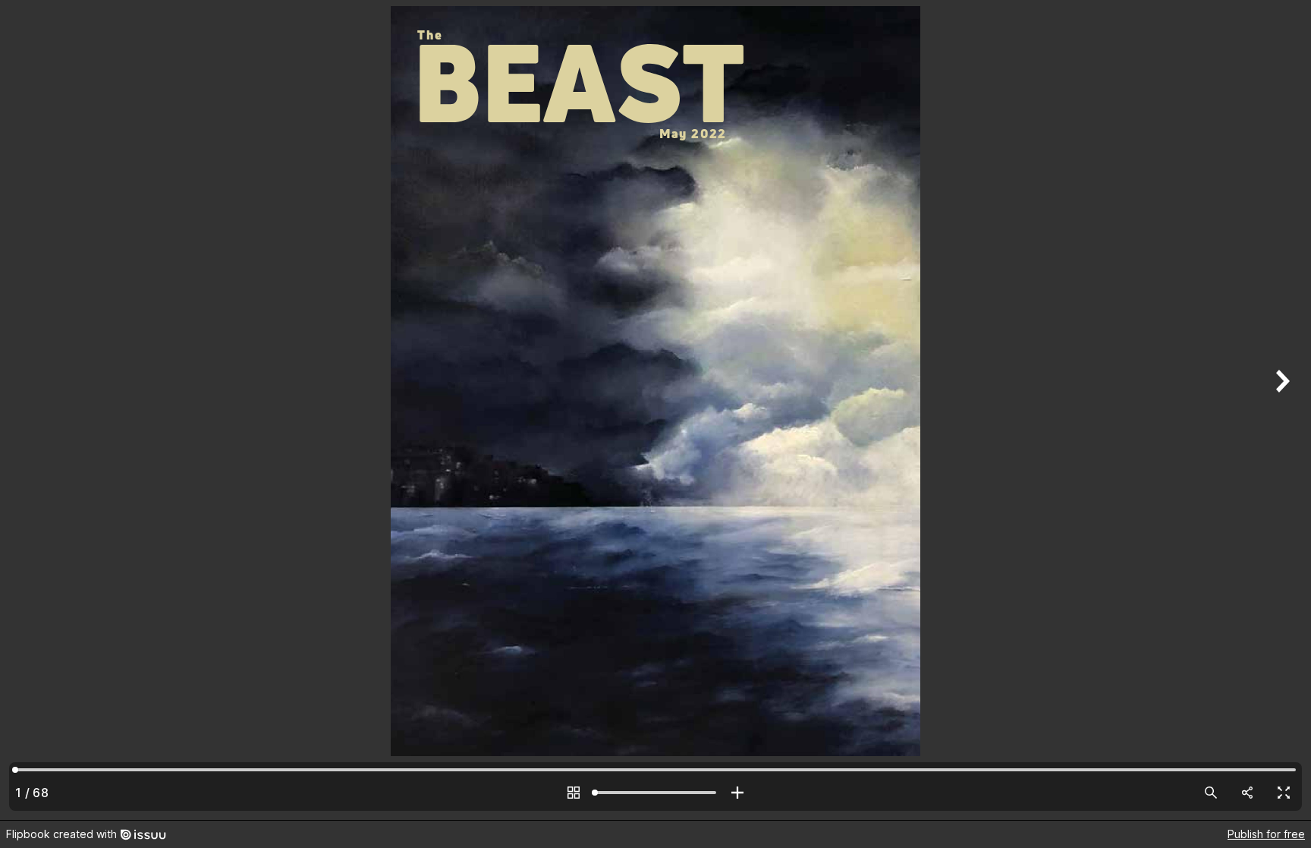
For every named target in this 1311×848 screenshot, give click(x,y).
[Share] (1247, 792)
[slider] (655, 792)
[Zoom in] (737, 792)
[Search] (1211, 792)
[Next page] (1280, 410)
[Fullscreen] (1284, 792)
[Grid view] (573, 792)
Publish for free (1266, 834)
